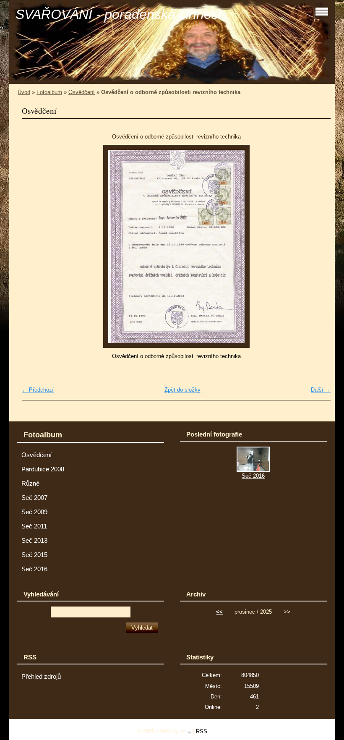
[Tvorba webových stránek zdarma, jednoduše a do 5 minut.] (190, 732)
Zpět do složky (182, 390)
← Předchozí (38, 390)
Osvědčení (81, 92)
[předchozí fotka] (35, 246)
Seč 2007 (34, 497)
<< (219, 612)
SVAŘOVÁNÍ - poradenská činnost (119, 14)
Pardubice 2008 (42, 469)
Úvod (24, 92)
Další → (321, 390)
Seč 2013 (34, 540)
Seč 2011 (34, 526)
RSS (201, 731)
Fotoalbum (49, 92)
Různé (30, 483)
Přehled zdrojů (41, 676)
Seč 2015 (34, 555)
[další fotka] (317, 246)
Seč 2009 (34, 512)
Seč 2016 (34, 569)
